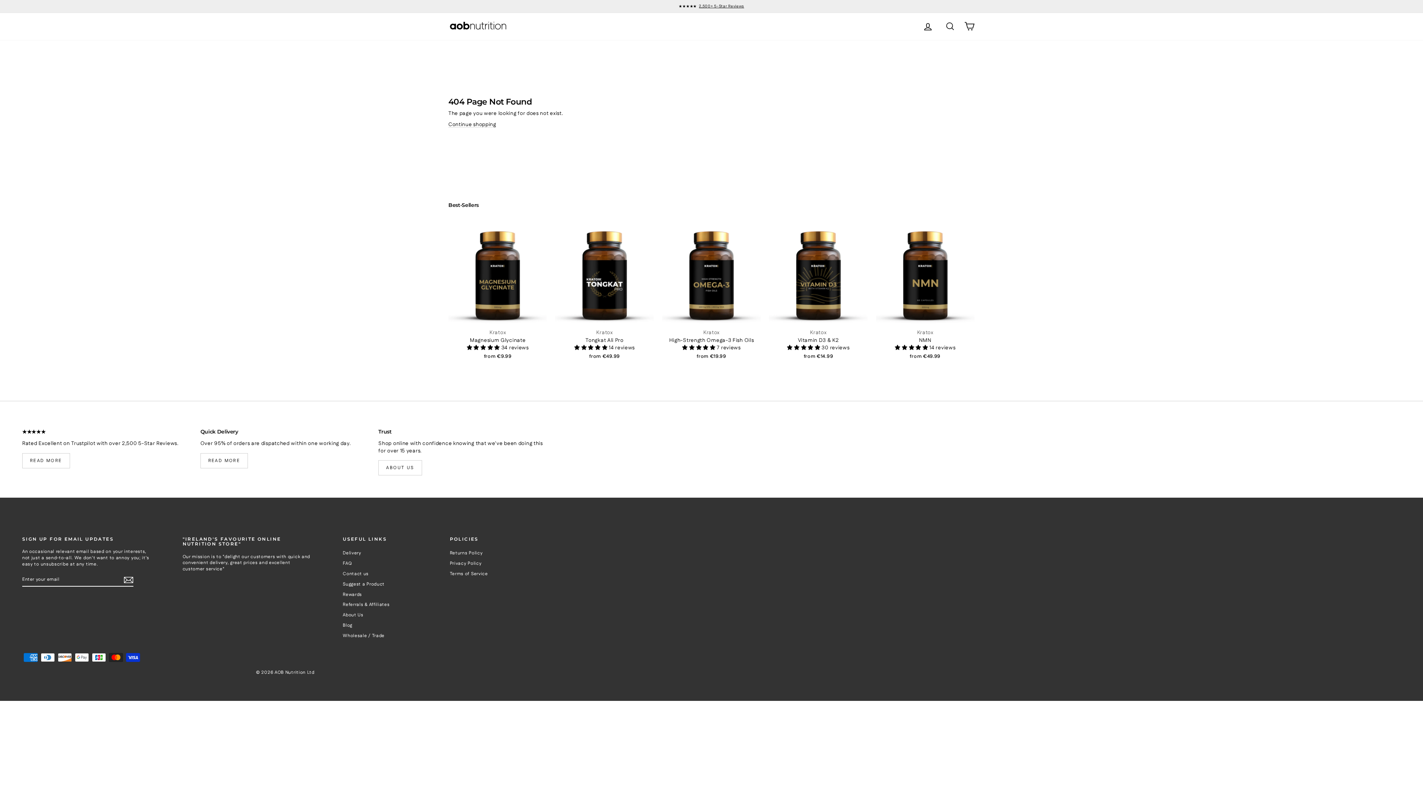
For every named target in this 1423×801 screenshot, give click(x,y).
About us (400, 468)
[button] (484, 348)
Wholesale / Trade (364, 636)
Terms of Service (469, 574)
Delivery (352, 553)
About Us (353, 615)
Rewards (352, 594)
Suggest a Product (364, 584)
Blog (347, 625)
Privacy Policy (466, 563)
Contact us (356, 574)
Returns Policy (466, 553)
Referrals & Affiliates (366, 604)
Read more (46, 461)
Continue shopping (472, 124)
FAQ (347, 563)
